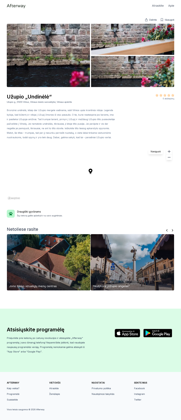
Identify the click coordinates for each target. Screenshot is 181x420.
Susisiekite (12, 399)
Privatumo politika (101, 388)
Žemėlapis (54, 394)
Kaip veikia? (13, 388)
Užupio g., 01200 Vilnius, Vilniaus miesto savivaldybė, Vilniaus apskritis (39, 102)
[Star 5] (172, 95)
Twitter (137, 399)
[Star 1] (157, 95)
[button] (151, 19)
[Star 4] (168, 95)
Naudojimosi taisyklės (103, 394)
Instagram (139, 394)
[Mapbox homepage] (14, 198)
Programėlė (13, 394)
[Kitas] (172, 230)
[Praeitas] (167, 230)
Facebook (139, 388)
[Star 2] (161, 95)
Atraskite (54, 388)
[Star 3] (164, 95)
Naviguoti (156, 151)
